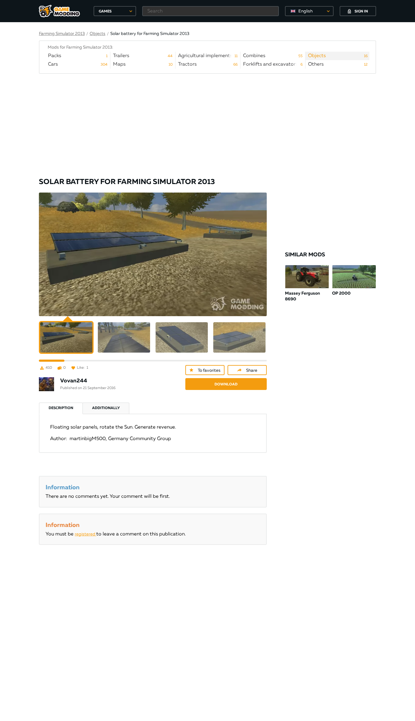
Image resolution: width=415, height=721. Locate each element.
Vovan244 (73, 381)
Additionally (106, 408)
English (305, 11)
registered (85, 534)
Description (61, 408)
